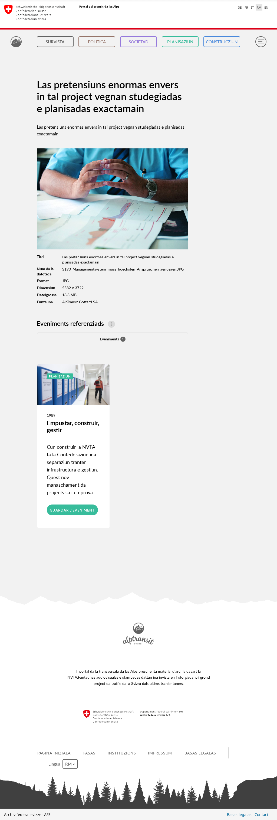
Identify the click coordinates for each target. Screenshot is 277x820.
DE (240, 7)
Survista (55, 42)
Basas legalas (200, 753)
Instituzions (122, 753)
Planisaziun (180, 42)
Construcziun (222, 42)
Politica (97, 42)
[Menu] (260, 41)
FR (246, 7)
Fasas (89, 753)
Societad (138, 42)
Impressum (160, 753)
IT (252, 7)
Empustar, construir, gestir (73, 426)
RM (259, 7)
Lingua (54, 763)
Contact (261, 814)
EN (266, 7)
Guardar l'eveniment (72, 510)
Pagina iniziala (54, 753)
